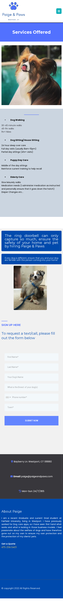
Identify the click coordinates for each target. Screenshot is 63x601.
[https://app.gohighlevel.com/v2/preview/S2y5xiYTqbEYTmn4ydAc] (13, 11)
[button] (59, 11)
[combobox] (8, 397)
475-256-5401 (9, 547)
